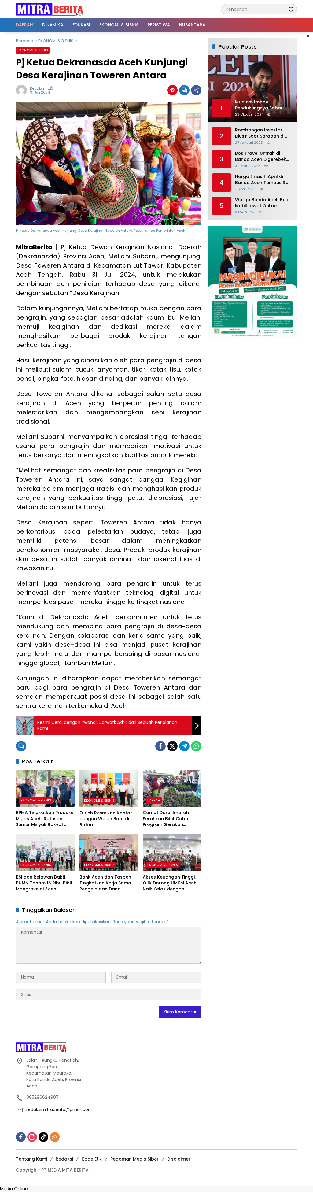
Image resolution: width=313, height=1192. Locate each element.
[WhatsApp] (196, 746)
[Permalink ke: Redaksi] (23, 90)
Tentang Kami (31, 1159)
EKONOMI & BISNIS (32, 50)
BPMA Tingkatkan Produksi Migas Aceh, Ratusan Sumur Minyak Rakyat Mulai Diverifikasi (45, 819)
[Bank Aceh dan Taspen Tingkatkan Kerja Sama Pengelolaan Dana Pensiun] (108, 852)
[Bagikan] (196, 90)
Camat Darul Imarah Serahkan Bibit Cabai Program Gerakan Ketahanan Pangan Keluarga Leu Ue (166, 819)
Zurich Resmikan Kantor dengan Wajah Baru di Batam (105, 819)
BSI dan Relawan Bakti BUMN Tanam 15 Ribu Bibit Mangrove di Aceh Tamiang (44, 883)
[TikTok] (43, 1137)
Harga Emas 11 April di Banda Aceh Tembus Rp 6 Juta (262, 180)
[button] (291, 9)
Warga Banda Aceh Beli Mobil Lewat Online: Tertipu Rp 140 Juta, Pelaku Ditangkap (261, 203)
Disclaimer (178, 1159)
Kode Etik (92, 1159)
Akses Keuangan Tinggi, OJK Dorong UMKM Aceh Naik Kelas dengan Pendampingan (170, 883)
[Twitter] (172, 746)
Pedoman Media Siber (134, 1159)
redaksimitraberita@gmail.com (59, 1109)
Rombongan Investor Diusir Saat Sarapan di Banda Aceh (259, 133)
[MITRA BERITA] (49, 9)
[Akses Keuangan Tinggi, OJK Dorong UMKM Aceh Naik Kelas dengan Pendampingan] (172, 852)
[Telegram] (184, 746)
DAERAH (153, 800)
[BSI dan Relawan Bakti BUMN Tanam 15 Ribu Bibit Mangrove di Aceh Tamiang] (45, 852)
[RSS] (55, 1137)
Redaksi (37, 88)
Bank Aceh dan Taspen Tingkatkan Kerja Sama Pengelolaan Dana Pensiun (105, 883)
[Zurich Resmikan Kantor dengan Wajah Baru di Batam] (108, 788)
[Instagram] (32, 1137)
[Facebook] (160, 746)
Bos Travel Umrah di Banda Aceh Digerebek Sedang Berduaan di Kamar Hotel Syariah (260, 156)
